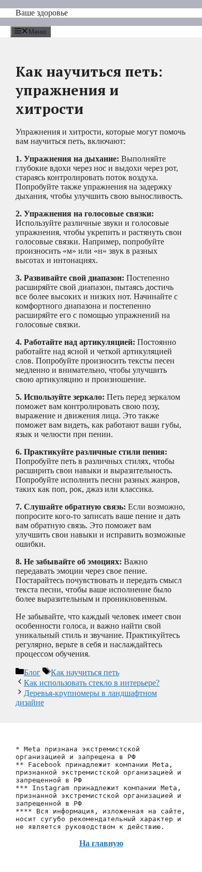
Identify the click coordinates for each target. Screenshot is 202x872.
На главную (101, 843)
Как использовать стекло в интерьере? (92, 682)
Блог (32, 672)
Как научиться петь (85, 672)
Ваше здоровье (42, 12)
